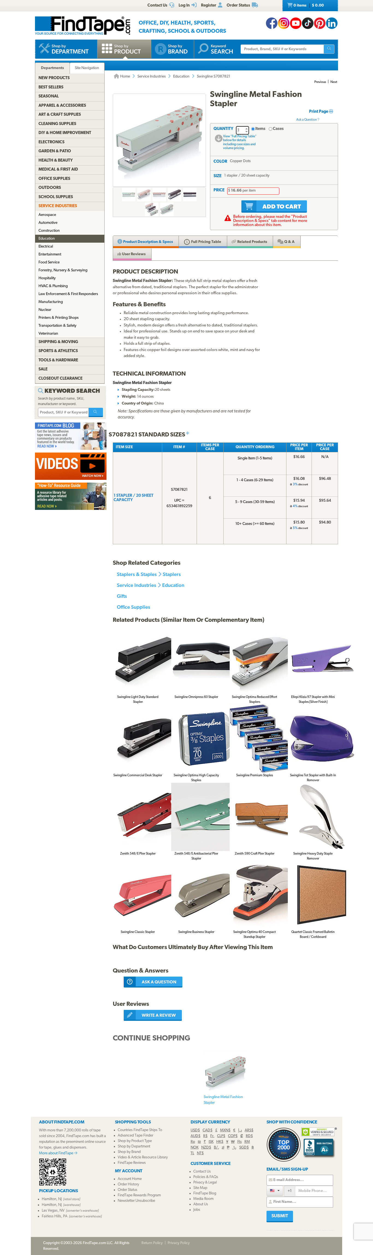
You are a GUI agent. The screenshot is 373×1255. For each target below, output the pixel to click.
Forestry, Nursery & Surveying (63, 270)
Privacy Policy (179, 1243)
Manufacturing (51, 302)
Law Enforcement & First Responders (68, 294)
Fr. (212, 1136)
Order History (128, 1184)
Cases (278, 129)
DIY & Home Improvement (65, 133)
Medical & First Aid (58, 170)
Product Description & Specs (147, 242)
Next (333, 82)
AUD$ (195, 1136)
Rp (193, 1142)
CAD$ (207, 1130)
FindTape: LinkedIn (332, 23)
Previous (320, 82)
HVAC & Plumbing (53, 286)
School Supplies (56, 197)
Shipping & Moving (58, 342)
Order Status (127, 1190)
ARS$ (249, 1130)
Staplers (172, 574)
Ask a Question (306, 119)
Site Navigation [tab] (87, 68)
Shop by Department (134, 1146)
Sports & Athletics (58, 351)
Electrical (46, 247)
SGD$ (244, 1148)
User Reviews (133, 254)
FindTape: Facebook (271, 23)
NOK (195, 1148)
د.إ (240, 1130)
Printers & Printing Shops (59, 318)
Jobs (196, 1210)
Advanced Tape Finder (135, 1136)
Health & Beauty (56, 161)
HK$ (219, 1142)
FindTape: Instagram (283, 23)
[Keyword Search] (96, 412)
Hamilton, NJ (52, 1199)
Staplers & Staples (137, 574)
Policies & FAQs (205, 1177)
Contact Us (202, 1172)
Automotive (48, 223)
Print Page (319, 112)
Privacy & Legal (205, 1182)
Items (260, 129)
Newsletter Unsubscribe (136, 1201)
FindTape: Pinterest (319, 23)
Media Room (203, 1199)
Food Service (49, 262)
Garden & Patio (55, 151)
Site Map (200, 1188)
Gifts (122, 596)
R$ (205, 1136)
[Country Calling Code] (275, 1191)
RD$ (249, 1136)
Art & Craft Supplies (60, 115)
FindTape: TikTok (307, 23)
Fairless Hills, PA (54, 1216)
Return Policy (152, 1243)
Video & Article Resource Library (143, 1157)
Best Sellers (51, 87)
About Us (200, 1204)
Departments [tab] (52, 68)
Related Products (251, 242)
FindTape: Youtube (295, 23)
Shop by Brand (129, 1152)
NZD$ (206, 1148)
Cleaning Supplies (57, 124)
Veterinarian (48, 334)
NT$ (200, 1153)
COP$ (233, 1136)
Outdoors (50, 188)
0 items (308, 6)
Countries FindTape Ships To (140, 1130)
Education (181, 77)
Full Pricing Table (205, 242)
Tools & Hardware (58, 360)
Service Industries (151, 77)
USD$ (195, 1130)
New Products (54, 78)
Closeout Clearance (60, 379)
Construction (49, 231)
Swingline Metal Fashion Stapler (223, 1100)
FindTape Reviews (132, 1163)
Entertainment (50, 254)
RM (247, 1142)
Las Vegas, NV (53, 1211)
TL (192, 1153)
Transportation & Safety (57, 326)
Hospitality (47, 278)
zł (223, 1148)
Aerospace (47, 215)
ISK (211, 1142)
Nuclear (45, 310)
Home (124, 77)
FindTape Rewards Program (139, 1195)
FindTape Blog (204, 1193)
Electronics (51, 142)
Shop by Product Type (135, 1141)
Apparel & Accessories (62, 106)
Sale (43, 369)
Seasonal (49, 96)
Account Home (130, 1179)
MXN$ (225, 1130)
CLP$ (221, 1136)
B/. (216, 1148)
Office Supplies (133, 607)
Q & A (289, 242)
